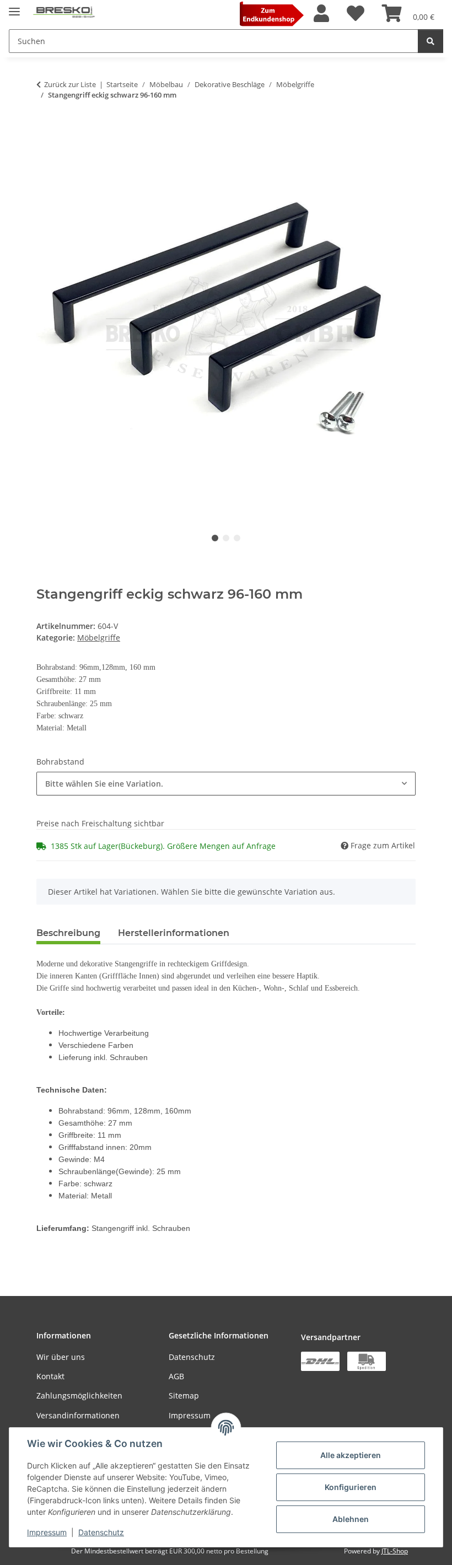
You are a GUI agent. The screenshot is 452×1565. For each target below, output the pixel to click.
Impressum (47, 1532)
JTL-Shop (394, 1551)
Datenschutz (101, 1532)
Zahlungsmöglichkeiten (79, 1395)
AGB (176, 1376)
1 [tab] (215, 538)
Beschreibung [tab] (68, 933)
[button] (321, 14)
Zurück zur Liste (70, 84)
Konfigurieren (350, 1487)
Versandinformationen (78, 1415)
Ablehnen (350, 1519)
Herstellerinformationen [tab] (173, 933)
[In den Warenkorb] (45, 129)
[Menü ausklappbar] (14, 7)
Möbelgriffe (98, 637)
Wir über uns (60, 1357)
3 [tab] (237, 538)
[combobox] (226, 783)
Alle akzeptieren (350, 1455)
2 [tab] (226, 538)
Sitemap (184, 1395)
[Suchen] (430, 41)
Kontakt (50, 1376)
